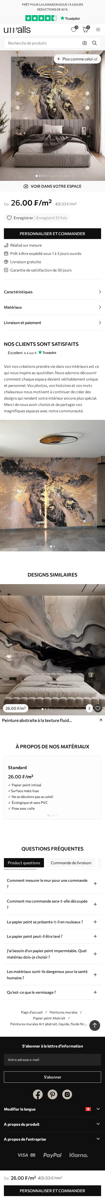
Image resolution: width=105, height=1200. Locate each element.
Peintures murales (63, 1012)
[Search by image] (85, 43)
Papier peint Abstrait (49, 1018)
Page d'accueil (32, 1012)
